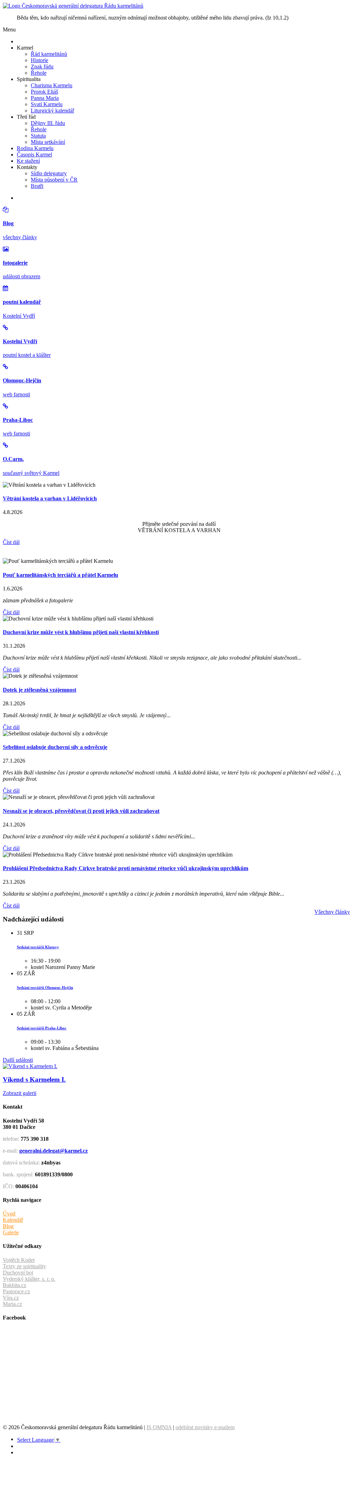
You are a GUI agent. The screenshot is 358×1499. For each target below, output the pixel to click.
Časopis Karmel (34, 154)
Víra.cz (11, 1298)
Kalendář (13, 1220)
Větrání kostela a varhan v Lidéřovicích (50, 498)
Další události (18, 1060)
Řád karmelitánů (49, 54)
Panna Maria (45, 98)
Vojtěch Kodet (19, 1260)
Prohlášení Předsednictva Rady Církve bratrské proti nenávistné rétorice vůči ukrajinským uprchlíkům (125, 868)
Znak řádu (42, 66)
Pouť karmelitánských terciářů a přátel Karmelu (60, 575)
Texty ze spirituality (24, 1266)
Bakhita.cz (14, 1285)
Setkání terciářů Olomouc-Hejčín (45, 987)
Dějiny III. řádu (48, 123)
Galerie (11, 1232)
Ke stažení (28, 161)
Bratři (37, 186)
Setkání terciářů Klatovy (38, 947)
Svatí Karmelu (47, 104)
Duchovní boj (18, 1273)
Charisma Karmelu (51, 85)
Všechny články (332, 912)
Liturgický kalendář (52, 110)
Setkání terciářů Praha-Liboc (41, 1028)
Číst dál (11, 542)
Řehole (38, 73)
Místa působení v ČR (54, 180)
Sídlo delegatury (49, 173)
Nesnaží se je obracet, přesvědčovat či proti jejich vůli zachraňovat (81, 811)
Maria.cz (12, 1304)
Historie (39, 60)
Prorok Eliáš (44, 92)
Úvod (9, 1214)
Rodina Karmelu (35, 148)
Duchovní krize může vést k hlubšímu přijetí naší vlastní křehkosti (81, 632)
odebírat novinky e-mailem (205, 1427)
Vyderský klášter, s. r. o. (29, 1279)
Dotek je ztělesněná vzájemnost (39, 690)
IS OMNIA (159, 1427)
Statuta (38, 136)
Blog (8, 1226)
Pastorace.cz (16, 1291)
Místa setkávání (48, 142)
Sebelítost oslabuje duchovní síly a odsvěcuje (55, 747)
